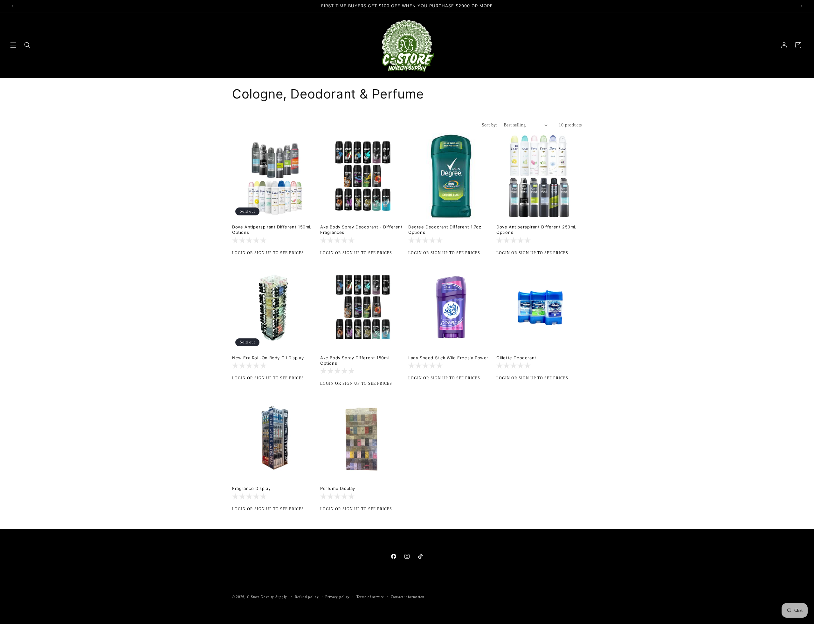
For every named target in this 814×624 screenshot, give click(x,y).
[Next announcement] (802, 6)
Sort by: (489, 125)
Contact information (407, 597)
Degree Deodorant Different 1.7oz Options (444, 229)
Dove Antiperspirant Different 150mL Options (272, 229)
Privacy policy (337, 597)
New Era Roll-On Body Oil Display (268, 357)
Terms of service (370, 597)
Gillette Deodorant (516, 357)
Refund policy (307, 597)
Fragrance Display (251, 488)
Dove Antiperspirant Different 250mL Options (536, 229)
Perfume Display (337, 488)
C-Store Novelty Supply (267, 597)
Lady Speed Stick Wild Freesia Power (448, 357)
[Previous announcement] (12, 6)
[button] (13, 45)
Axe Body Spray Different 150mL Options (355, 360)
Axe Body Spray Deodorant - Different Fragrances (361, 229)
